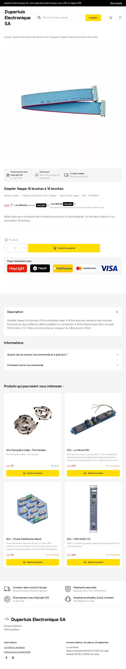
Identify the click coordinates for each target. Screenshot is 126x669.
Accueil (7, 37)
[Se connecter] (120, 17)
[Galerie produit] (63, 102)
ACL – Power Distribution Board (23, 538)
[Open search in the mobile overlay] (58, 18)
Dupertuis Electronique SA (18, 17)
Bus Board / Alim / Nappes (45, 37)
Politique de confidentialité (17, 652)
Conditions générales (14, 647)
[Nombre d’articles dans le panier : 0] (111, 17)
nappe (76, 195)
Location (93, 17)
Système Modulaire (22, 37)
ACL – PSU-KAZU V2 (78, 538)
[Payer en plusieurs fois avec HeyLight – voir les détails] (48, 205)
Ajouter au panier (66, 248)
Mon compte (116, 3)
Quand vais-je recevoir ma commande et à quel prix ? (37, 354)
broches (68, 195)
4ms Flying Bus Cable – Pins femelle (26, 450)
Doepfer (15, 195)
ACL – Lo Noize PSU (78, 450)
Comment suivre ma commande (25, 365)
